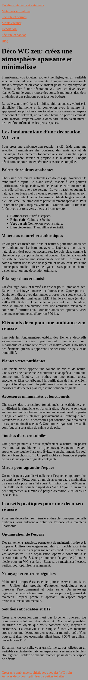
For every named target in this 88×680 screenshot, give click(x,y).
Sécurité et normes (14, 17)
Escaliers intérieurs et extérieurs (23, 5)
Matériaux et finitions (16, 11)
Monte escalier (11, 23)
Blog (5, 41)
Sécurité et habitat (14, 35)
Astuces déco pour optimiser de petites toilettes (33, 676)
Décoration (9, 29)
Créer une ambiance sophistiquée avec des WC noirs (37, 672)
